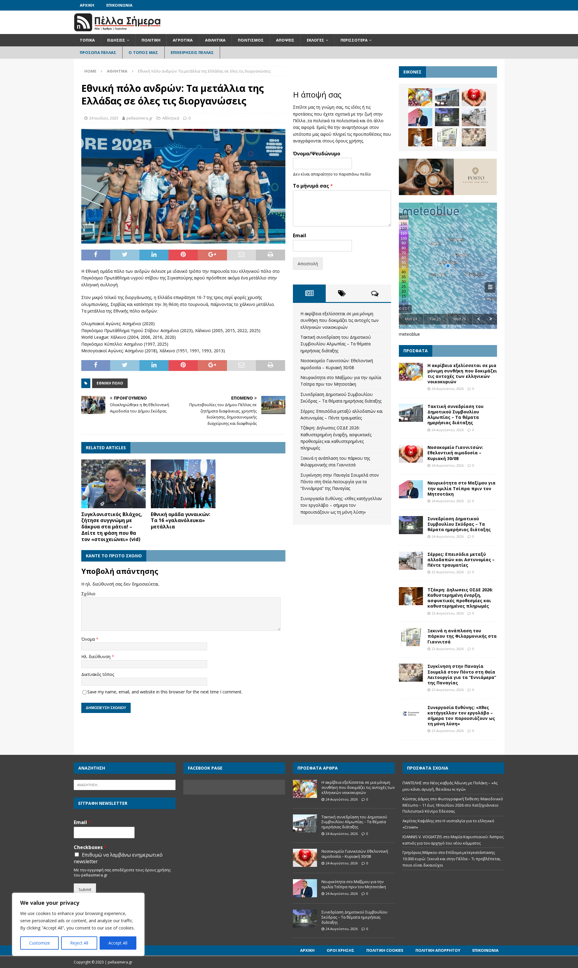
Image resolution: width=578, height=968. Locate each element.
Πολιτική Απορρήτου (437, 950)
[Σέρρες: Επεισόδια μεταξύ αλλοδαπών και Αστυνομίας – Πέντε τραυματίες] (474, 117)
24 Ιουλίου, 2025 (103, 118)
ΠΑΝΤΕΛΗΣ (412, 783)
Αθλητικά (215, 40)
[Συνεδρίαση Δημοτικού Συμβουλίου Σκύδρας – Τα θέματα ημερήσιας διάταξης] (447, 117)
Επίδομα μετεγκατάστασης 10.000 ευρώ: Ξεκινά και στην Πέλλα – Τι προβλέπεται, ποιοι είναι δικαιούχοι (451, 859)
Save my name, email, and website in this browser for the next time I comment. (164, 692)
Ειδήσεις (116, 40)
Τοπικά (87, 40)
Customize (39, 943)
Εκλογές (315, 40)
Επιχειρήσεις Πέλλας (192, 52)
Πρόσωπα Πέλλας (98, 52)
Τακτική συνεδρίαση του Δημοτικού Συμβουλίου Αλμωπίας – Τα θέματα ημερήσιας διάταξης (335, 343)
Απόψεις (285, 40)
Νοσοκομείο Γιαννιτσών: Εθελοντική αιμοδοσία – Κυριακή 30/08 (455, 452)
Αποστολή (308, 263)
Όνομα (88, 639)
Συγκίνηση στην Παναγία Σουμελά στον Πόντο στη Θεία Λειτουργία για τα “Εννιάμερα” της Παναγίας (339, 481)
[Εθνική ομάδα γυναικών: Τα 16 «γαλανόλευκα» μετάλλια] (183, 483)
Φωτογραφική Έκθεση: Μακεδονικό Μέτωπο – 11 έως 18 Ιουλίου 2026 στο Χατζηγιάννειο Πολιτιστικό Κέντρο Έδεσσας (452, 805)
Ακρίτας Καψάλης (418, 820)
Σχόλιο (88, 593)
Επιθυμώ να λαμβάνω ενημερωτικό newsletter (118, 858)
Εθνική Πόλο (110, 383)
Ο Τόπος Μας (143, 52)
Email (299, 235)
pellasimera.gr (139, 118)
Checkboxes (90, 847)
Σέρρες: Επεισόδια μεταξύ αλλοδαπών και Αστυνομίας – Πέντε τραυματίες (461, 559)
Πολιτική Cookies (384, 950)
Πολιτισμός (251, 40)
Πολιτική (150, 40)
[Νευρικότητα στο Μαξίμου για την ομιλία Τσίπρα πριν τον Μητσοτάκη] (420, 117)
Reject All (79, 943)
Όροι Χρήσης (340, 950)
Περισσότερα (354, 40)
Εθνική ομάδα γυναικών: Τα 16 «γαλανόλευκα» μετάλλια (180, 520)
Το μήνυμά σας (313, 186)
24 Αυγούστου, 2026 (448, 388)
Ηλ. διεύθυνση (96, 656)
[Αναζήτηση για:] (125, 784)
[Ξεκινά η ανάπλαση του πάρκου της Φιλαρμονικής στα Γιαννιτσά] (447, 137)
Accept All (117, 943)
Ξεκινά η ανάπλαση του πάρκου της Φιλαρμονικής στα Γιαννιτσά (462, 636)
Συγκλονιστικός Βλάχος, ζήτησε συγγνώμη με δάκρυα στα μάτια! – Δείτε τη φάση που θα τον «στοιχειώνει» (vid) (111, 527)
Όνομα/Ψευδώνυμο (316, 154)
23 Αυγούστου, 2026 (448, 572)
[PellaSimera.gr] (117, 30)
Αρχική (87, 5)
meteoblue (409, 334)
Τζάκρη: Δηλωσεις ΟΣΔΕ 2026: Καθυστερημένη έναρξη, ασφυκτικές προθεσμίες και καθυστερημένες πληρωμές (460, 598)
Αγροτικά (183, 40)
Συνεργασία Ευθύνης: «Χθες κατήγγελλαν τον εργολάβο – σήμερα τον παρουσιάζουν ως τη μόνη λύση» (341, 505)
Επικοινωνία (119, 5)
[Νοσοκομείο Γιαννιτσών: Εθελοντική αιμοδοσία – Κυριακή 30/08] (474, 97)
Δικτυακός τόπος (97, 674)
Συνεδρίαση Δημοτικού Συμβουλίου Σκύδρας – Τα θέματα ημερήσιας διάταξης (459, 524)
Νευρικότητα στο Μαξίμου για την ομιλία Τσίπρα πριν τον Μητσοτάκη (461, 488)
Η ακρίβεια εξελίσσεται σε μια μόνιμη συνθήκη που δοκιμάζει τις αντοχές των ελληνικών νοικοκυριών (339, 320)
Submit (85, 889)
